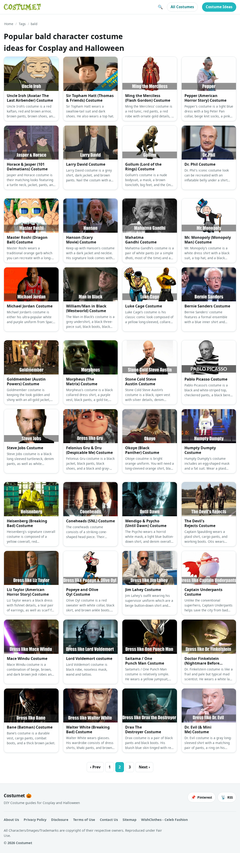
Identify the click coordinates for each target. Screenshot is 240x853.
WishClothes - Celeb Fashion (164, 819)
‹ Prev (95, 767)
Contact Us (109, 819)
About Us (11, 819)
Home (8, 24)
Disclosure (59, 819)
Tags (22, 24)
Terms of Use (84, 819)
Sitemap (129, 819)
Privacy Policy (35, 819)
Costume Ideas (219, 6)
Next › (144, 767)
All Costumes (182, 6)
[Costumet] (22, 7)
